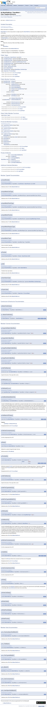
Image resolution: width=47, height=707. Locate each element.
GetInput (13, 81)
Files (31, 5)
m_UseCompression (15, 160)
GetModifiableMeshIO (15, 99)
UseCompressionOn (15, 105)
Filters (11, 15)
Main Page (3, 5)
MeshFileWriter (5, 9)
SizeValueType (7, 69)
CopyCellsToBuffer (7, 128)
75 (8, 284)
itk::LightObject (16, 76)
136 (8, 563)
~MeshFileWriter (6, 144)
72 (8, 233)
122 (8, 506)
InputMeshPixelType (8, 60)
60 (8, 259)
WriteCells (5, 140)
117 (8, 494)
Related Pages (9, 5)
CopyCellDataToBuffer (8, 125)
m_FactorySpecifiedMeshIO (16, 154)
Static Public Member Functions (41, 11)
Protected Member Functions (31, 12)
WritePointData (6, 141)
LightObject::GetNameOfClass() (10, 423)
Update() (12, 586)
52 (7, 48)
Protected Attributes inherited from (13, 169)
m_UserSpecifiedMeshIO (16, 162)
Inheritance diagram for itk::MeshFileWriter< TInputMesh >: (12, 50)
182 (8, 650)
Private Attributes (38, 12)
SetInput (13, 88)
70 (8, 247)
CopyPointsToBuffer (7, 133)
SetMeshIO (13, 98)
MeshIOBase (5, 46)
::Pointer (19, 256)
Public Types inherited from (11, 72)
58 (8, 273)
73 (8, 210)
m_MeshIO (13, 159)
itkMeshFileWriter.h (10, 20)
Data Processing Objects (5, 15)
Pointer (5, 66)
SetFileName (13, 94)
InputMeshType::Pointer (21, 61)
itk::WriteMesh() (10, 451)
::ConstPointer (21, 183)
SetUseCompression (15, 102)
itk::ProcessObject (17, 72)
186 (8, 638)
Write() (8, 558)
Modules (15, 5)
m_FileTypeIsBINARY (15, 157)
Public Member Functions (33, 11)
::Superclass (20, 293)
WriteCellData (6, 138)
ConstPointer (7, 57)
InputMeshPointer (7, 61)
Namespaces (20, 5)
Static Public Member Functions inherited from (13, 117)
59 (8, 296)
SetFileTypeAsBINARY (15, 87)
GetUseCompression (15, 103)
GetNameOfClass (14, 84)
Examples (36, 5)
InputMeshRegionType (8, 63)
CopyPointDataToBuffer (8, 131)
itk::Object (15, 74)
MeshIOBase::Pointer (5, 159)
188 (8, 685)
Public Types (27, 11)
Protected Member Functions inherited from (15, 146)
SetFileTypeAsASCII (15, 85)
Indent (23, 461)
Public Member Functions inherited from (14, 106)
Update (12, 90)
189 (8, 662)
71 (8, 221)
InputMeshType (7, 64)
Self (20, 57)
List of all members (44, 12)
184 (8, 697)
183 (8, 674)
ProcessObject (12, 70)
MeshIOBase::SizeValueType (21, 69)
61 (8, 186)
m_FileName (13, 156)
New (8, 115)
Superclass (6, 70)
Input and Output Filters (17, 15)
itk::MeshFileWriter (8, 183)
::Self (19, 267)
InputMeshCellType (8, 58)
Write (12, 91)
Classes (26, 5)
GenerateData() (11, 587)
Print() (10, 466)
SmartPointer (13, 57)
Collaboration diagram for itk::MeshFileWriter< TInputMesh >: (13, 52)
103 (8, 535)
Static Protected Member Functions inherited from (16, 167)
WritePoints (5, 143)
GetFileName (14, 95)
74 (8, 198)
